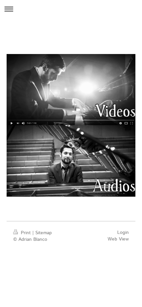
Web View (118, 239)
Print (25, 233)
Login (123, 232)
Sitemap (43, 233)
